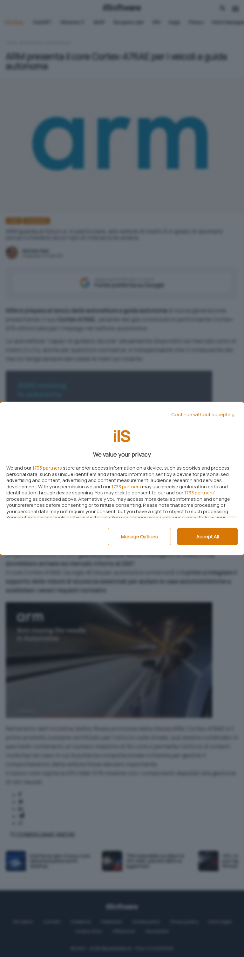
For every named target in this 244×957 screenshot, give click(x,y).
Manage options (139, 536)
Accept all (207, 536)
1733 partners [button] (47, 468)
